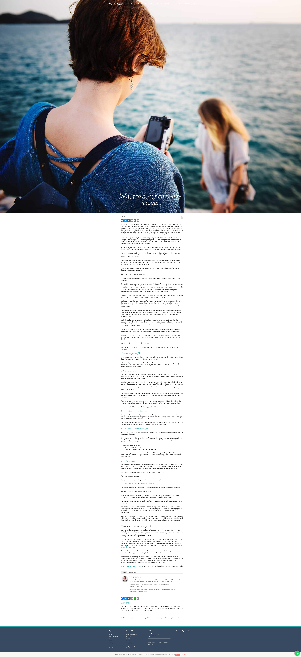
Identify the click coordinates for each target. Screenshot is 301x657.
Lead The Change (130, 644)
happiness (140, 618)
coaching (159, 618)
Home (110, 634)
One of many (138, 577)
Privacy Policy (112, 646)
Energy (129, 618)
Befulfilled (128, 636)
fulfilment (134, 618)
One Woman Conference (132, 648)
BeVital (128, 640)
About (123, 572)
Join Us (111, 642)
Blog (110, 638)
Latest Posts (132, 572)
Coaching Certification (131, 634)
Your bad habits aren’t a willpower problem (158, 642)
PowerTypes (112, 644)
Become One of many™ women (131, 566)
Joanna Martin (133, 576)
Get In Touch (112, 648)
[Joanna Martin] (125, 582)
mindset (178, 618)
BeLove (128, 638)
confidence (166, 618)
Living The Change (130, 646)
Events (110, 640)
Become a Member (113, 636)
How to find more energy (153, 634)
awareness (154, 618)
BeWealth (128, 642)
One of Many (115, 4)
